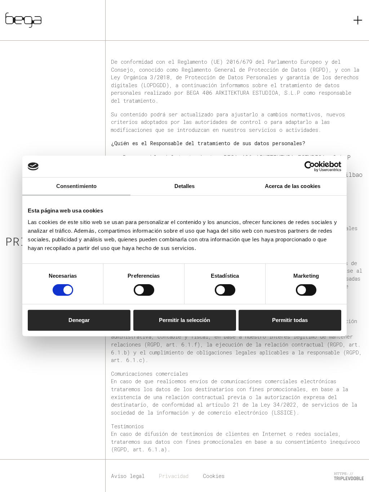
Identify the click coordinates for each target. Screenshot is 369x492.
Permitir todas (290, 320)
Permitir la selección (184, 320)
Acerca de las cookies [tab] (292, 186)
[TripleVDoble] (349, 475)
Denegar (79, 320)
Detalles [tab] (184, 186)
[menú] (358, 20)
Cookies (213, 476)
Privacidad (173, 476)
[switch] (144, 290)
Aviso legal (128, 476)
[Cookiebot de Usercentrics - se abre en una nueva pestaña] (309, 166)
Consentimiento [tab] (76, 186)
